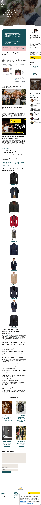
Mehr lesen (33, 89)
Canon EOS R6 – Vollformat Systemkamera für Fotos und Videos (21, 418)
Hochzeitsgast (5, 335)
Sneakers (16, 337)
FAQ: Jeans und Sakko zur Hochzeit (11, 43)
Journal (34, 73)
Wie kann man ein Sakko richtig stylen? (12, 33)
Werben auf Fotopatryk (18, 497)
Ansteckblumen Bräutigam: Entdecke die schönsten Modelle (37, 119)
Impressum (33, 503)
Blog (1, 492)
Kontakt (15, 492)
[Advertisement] (31, 13)
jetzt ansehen (14, 184)
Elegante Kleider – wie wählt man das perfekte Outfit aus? (37, 110)
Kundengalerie (16, 493)
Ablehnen (29, 501)
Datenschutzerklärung (28, 503)
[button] (39, 494)
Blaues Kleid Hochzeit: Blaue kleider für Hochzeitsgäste (7, 164)
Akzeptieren (23, 501)
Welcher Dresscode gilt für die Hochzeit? (12, 32)
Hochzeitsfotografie (36, 69)
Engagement (35, 68)
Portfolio (34, 74)
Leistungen (3, 493)
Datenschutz (16, 496)
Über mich (2, 494)
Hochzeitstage (35, 72)
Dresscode (17, 56)
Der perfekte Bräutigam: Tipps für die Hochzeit (37, 122)
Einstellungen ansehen (36, 501)
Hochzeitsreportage (17, 494)
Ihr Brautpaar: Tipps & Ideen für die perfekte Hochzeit (37, 114)
